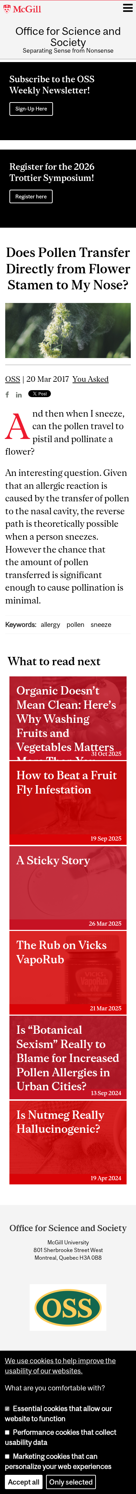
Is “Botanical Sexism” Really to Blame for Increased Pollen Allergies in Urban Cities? (68, 1059)
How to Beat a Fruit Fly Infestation (68, 805)
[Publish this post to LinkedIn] (19, 395)
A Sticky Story (68, 890)
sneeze (101, 624)
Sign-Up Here (31, 109)
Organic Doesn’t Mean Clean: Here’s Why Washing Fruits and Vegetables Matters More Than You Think (68, 722)
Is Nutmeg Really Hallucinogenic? (68, 1144)
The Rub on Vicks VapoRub (68, 974)
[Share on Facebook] (7, 395)
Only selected (71, 1482)
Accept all (23, 1482)
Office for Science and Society (68, 36)
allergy (50, 624)
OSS (12, 379)
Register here (31, 196)
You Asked (91, 379)
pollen (75, 624)
